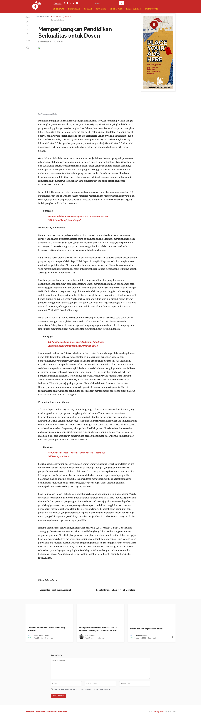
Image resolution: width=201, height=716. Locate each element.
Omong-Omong (159, 712)
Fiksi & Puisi (116, 9)
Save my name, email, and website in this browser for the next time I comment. (83, 689)
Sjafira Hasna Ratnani (41, 636)
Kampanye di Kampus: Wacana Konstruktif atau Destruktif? (76, 452)
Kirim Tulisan (133, 9)
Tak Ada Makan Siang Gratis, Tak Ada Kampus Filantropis (76, 342)
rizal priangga (90, 636)
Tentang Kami (29, 712)
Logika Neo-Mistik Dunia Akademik (55, 589)
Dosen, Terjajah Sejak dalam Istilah (146, 628)
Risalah (88, 9)
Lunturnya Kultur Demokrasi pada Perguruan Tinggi (73, 345)
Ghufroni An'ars (141, 636)
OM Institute (151, 9)
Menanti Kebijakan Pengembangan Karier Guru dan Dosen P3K (78, 216)
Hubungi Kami (62, 712)
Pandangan (74, 9)
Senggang (101, 9)
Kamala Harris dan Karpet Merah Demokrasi (116, 589)
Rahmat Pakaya (56, 16)
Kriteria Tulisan (52, 712)
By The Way (58, 9)
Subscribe (57, 3)
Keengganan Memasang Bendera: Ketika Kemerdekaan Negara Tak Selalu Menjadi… (99, 629)
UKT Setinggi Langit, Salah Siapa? (64, 220)
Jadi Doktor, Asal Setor (58, 456)
